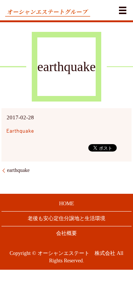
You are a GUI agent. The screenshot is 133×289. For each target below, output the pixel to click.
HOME (66, 203)
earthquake (18, 170)
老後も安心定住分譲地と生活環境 (66, 218)
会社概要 (66, 233)
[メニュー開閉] (122, 10)
